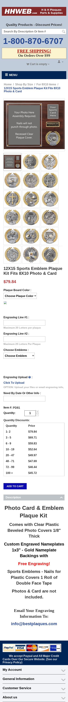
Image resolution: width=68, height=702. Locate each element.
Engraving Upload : (17, 377)
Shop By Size (24, 84)
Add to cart (15, 486)
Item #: (7, 407)
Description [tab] (13, 497)
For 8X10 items (46, 84)
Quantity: (9, 412)
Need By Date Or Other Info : (22, 393)
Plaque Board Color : (17, 290)
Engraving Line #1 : (16, 317)
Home (8, 84)
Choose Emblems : (16, 349)
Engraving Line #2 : (16, 333)
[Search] (63, 31)
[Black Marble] (5, 306)
